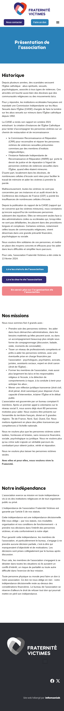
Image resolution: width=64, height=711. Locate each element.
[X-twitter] (58, 681)
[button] (57, 22)
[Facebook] (52, 681)
